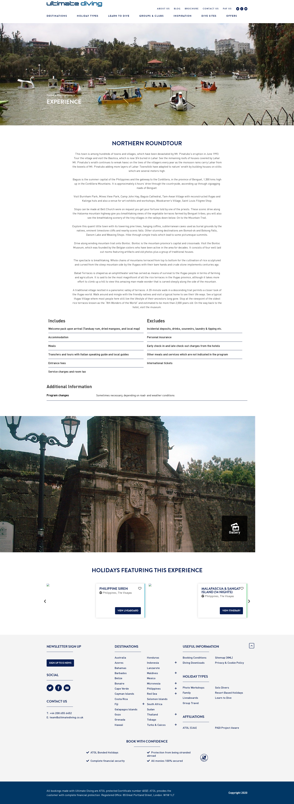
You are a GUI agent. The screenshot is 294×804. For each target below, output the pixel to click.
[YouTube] (245, 9)
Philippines (154, 688)
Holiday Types (88, 16)
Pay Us (227, 8)
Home (50, 95)
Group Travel (191, 703)
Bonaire (119, 683)
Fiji (116, 704)
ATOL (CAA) (190, 727)
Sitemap (220, 657)
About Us (163, 8)
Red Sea (152, 693)
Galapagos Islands (126, 709)
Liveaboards (190, 697)
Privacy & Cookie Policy (229, 662)
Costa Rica (121, 699)
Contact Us (211, 8)
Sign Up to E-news (60, 663)
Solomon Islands (157, 699)
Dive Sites (209, 16)
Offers (231, 16)
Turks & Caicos (156, 725)
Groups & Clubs (151, 16)
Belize (118, 678)
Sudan (151, 709)
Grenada (120, 719)
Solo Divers (222, 687)
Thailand (152, 714)
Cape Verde (122, 688)
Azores (119, 662)
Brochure (192, 8)
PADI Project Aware (227, 727)
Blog (177, 8)
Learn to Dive (223, 697)
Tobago (151, 719)
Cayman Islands (124, 693)
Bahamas (120, 668)
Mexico (151, 678)
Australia (120, 657)
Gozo (118, 714)
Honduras (153, 657)
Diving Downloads (194, 662)
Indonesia (153, 662)
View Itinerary (231, 610)
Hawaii (119, 725)
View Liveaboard (128, 610)
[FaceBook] (241, 9)
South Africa (154, 704)
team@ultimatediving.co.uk (66, 717)
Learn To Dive (118, 16)
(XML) (229, 657)
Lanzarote (153, 668)
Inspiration (183, 16)
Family (187, 692)
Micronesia (153, 683)
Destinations (57, 16)
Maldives (152, 673)
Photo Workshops (193, 687)
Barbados (121, 673)
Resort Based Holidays (229, 692)
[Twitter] (237, 9)
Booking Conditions (194, 657)
